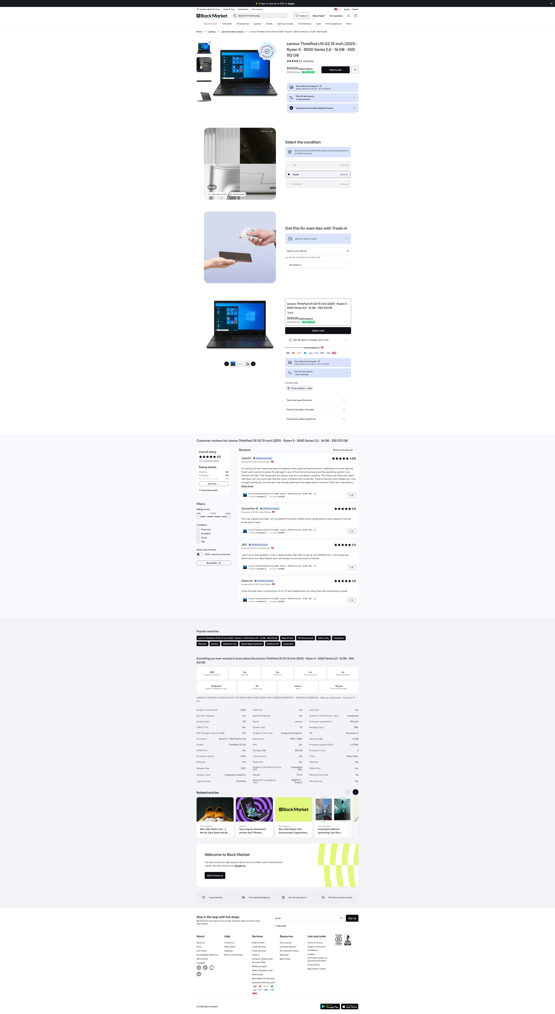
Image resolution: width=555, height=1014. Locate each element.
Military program (259, 966)
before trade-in (306, 68)
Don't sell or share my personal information (317, 959)
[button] (267, 51)
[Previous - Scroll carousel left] (348, 792)
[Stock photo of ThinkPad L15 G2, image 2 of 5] (204, 80)
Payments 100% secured (263, 982)
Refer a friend (258, 942)
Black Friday (285, 959)
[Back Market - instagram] (199, 967)
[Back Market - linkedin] (199, 974)
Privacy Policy (314, 964)
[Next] (253, 364)
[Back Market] (212, 15)
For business (336, 15)
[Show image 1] (233, 364)
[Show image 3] (247, 364)
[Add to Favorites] (355, 69)
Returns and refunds (233, 954)
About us (201, 942)
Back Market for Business (263, 978)
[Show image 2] (240, 364)
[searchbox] (263, 15)
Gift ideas (284, 954)
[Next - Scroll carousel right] (355, 792)
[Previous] (226, 364)
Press (199, 946)
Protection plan (259, 950)
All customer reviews (289, 950)
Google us (240, 865)
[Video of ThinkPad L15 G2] (204, 64)
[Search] (235, 15)
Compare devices (288, 946)
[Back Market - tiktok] (205, 967)
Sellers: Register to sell (262, 970)
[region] (277, 818)
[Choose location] (338, 9)
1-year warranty (259, 946)
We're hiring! (202, 959)
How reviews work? (210, 490)
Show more (247, 486)
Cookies (311, 954)
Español (355, 9)
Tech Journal (286, 942)
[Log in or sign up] (349, 16)
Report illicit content (317, 968)
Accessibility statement (207, 954)
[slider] (199, 517)
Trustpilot (201, 963)
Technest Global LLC (311, 347)
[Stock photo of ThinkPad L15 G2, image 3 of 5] (204, 96)
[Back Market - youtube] (211, 967)
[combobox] (318, 250)
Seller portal (257, 974)
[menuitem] (243, 24)
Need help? (319, 15)
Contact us (229, 942)
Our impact (202, 950)
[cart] (355, 16)
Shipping (228, 950)
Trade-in (256, 954)
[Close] (551, 3)
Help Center (229, 946)
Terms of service (315, 942)
